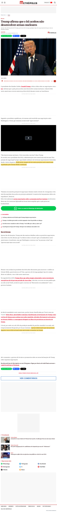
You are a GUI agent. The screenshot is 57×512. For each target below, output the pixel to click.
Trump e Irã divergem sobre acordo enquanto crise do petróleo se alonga (22, 220)
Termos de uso (31, 506)
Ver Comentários (28, 378)
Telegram (24, 463)
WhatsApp (6, 463)
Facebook (43, 463)
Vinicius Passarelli (14, 445)
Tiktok (5, 469)
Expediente (11, 506)
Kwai (23, 469)
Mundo (2, 18)
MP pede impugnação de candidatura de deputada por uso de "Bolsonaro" (30, 446)
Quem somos (3, 506)
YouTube (42, 466)
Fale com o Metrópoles (6, 508)
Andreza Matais (14, 437)
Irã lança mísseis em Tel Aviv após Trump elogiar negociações (19, 217)
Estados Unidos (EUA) (31, 373)
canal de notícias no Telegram (10, 365)
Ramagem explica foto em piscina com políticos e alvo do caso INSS (28, 454)
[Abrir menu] (2, 2)
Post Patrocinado (47, 506)
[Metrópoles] (28, 2)
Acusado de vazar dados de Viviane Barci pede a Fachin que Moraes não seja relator (33, 438)
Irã (2, 89)
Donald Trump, (26, 86)
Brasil (12, 452)
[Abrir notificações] (5, 2)
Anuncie (38, 506)
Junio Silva (3, 32)
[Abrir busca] (54, 2)
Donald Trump (22, 373)
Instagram (6, 466)
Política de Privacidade (21, 506)
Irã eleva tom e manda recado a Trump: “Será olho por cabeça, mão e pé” (22, 223)
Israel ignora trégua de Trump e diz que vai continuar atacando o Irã (21, 226)
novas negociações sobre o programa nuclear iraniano (30, 199)
